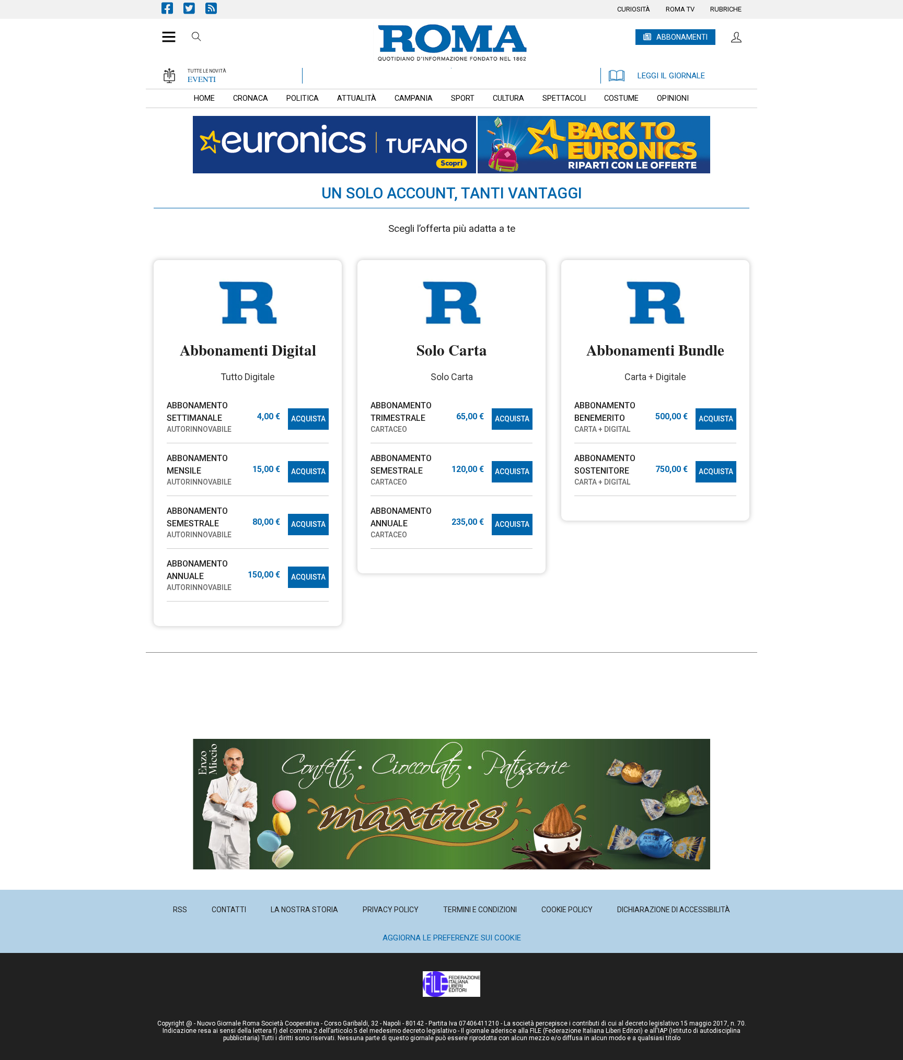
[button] (165, 31)
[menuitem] (633, 9)
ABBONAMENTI (682, 37)
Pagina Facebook (172, 8)
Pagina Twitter (194, 8)
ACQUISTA (308, 419)
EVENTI (202, 79)
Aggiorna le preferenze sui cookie (452, 938)
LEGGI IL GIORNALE (671, 75)
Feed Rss (216, 8)
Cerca (196, 38)
